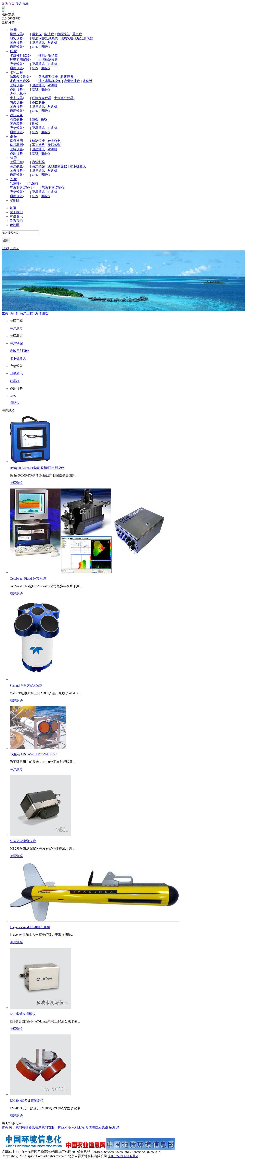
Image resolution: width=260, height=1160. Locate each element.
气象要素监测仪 (21, 187)
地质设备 (63, 34)
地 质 (13, 29)
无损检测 (54, 145)
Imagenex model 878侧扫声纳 (30, 927)
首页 (13, 208)
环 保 (13, 51)
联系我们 (16, 220)
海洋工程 (16, 162)
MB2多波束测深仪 (23, 841)
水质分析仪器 (19, 55)
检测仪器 (38, 140)
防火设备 (16, 102)
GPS (35, 47)
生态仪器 (16, 98)
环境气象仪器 (41, 98)
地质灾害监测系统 (45, 38)
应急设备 (16, 42)
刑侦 (35, 123)
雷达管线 (38, 145)
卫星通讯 (38, 42)
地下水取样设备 (49, 81)
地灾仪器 (16, 38)
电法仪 (49, 34)
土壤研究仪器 (64, 98)
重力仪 (77, 34)
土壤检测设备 (48, 59)
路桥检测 (16, 140)
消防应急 (16, 115)
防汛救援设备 (19, 76)
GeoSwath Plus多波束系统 (28, 578)
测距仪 (45, 47)
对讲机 (52, 42)
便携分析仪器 (48, 55)
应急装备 (16, 123)
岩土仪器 (54, 140)
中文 (5, 248)
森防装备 (38, 102)
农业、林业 (18, 93)
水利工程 (16, 72)
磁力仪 (37, 34)
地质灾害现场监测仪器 (77, 38)
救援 (35, 119)
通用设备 (16, 47)
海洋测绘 (38, 162)
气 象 (13, 179)
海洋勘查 (16, 166)
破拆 (44, 119)
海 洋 (13, 157)
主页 (5, 313)
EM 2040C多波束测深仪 (27, 1100)
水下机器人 (78, 166)
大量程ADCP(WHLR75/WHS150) (33, 754)
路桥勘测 (16, 145)
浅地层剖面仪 (57, 166)
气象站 (15, 183)
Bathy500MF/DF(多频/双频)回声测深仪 (37, 468)
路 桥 (13, 136)
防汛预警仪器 (48, 76)
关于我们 (16, 212)
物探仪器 (16, 34)
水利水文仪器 (19, 81)
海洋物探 (38, 166)
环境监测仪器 (19, 59)
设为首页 (8, 3)
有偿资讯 (16, 216)
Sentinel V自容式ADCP (26, 685)
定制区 (15, 200)
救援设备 (67, 76)
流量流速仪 (72, 81)
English (14, 248)
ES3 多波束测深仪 (23, 1014)
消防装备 (16, 119)
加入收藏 (21, 3)
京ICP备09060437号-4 (123, 1156)
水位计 (87, 81)
